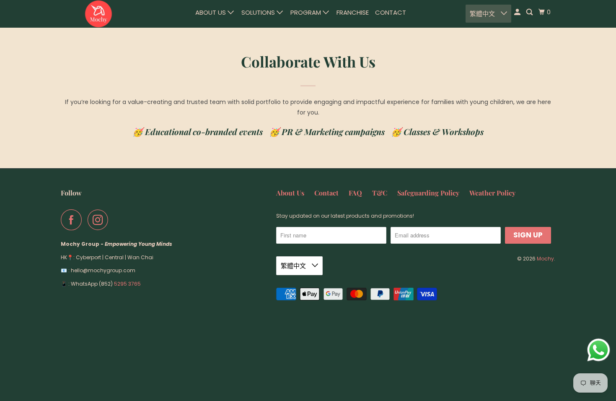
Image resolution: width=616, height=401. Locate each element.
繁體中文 (483, 13)
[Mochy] (98, 14)
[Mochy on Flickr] (116, 219)
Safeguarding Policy (428, 192)
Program (306, 12)
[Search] (530, 12)
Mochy (545, 258)
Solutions (259, 12)
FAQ (355, 192)
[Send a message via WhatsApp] (598, 350)
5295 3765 (127, 283)
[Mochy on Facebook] (73, 219)
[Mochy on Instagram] (100, 219)
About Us (211, 12)
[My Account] (517, 12)
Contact (390, 12)
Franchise (352, 12)
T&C (379, 192)
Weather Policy (492, 192)
